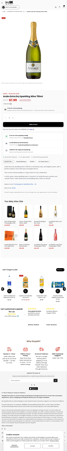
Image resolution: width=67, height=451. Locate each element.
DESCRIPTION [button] (8, 161)
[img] (11, 314)
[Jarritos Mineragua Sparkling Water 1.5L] (9, 281)
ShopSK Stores (28, 138)
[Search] (55, 7)
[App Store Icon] (33, 388)
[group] (9, 118)
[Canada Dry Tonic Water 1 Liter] (41, 281)
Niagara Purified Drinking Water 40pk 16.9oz (58, 297)
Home (4, 11)
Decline (51, 446)
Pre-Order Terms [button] (43, 161)
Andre (14, 188)
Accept (32, 446)
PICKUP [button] (32, 161)
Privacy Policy (54, 441)
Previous (2, 289)
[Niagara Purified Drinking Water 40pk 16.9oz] (57, 281)
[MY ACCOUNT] (60, 7)
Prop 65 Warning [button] (21, 161)
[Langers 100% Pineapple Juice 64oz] (25, 281)
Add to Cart (33, 124)
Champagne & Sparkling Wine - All (16, 11)
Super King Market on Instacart (28, 145)
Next (64, 289)
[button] (2, 3)
